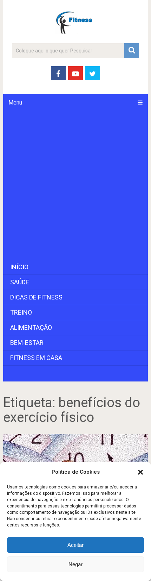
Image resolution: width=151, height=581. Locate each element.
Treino (21, 312)
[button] (140, 472)
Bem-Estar (27, 342)
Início (19, 267)
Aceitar (75, 545)
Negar (75, 564)
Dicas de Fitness (36, 297)
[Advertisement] (75, 185)
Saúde (19, 282)
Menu (15, 102)
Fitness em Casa (36, 357)
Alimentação (31, 327)
